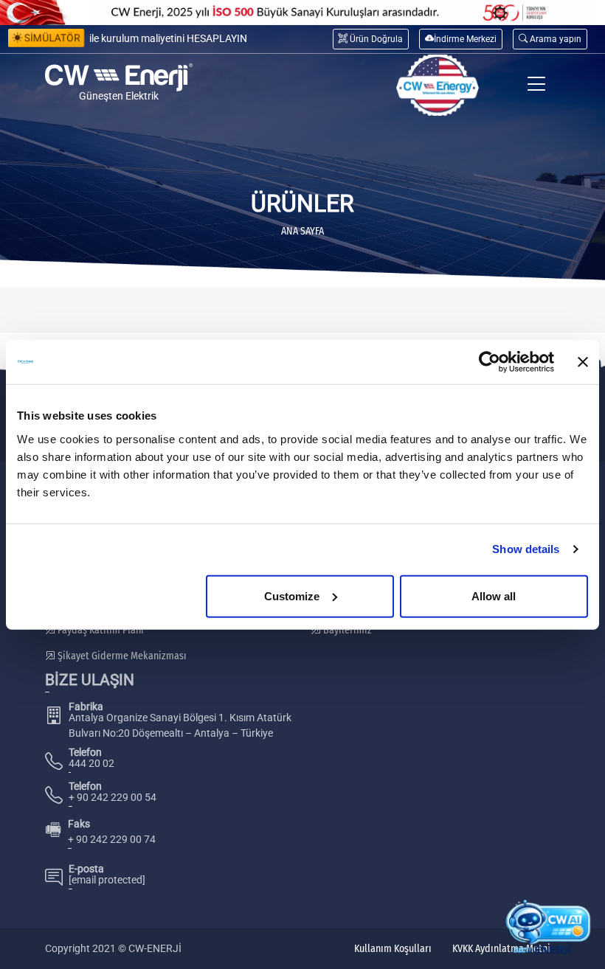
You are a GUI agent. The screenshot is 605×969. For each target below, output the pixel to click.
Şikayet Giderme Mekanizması (121, 656)
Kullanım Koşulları (393, 948)
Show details (525, 549)
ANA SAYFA (302, 231)
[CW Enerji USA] (437, 85)
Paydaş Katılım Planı (99, 630)
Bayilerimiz (346, 630)
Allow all (493, 595)
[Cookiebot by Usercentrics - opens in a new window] (489, 362)
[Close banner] (583, 362)
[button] (550, 39)
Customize (291, 595)
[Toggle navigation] (537, 85)
